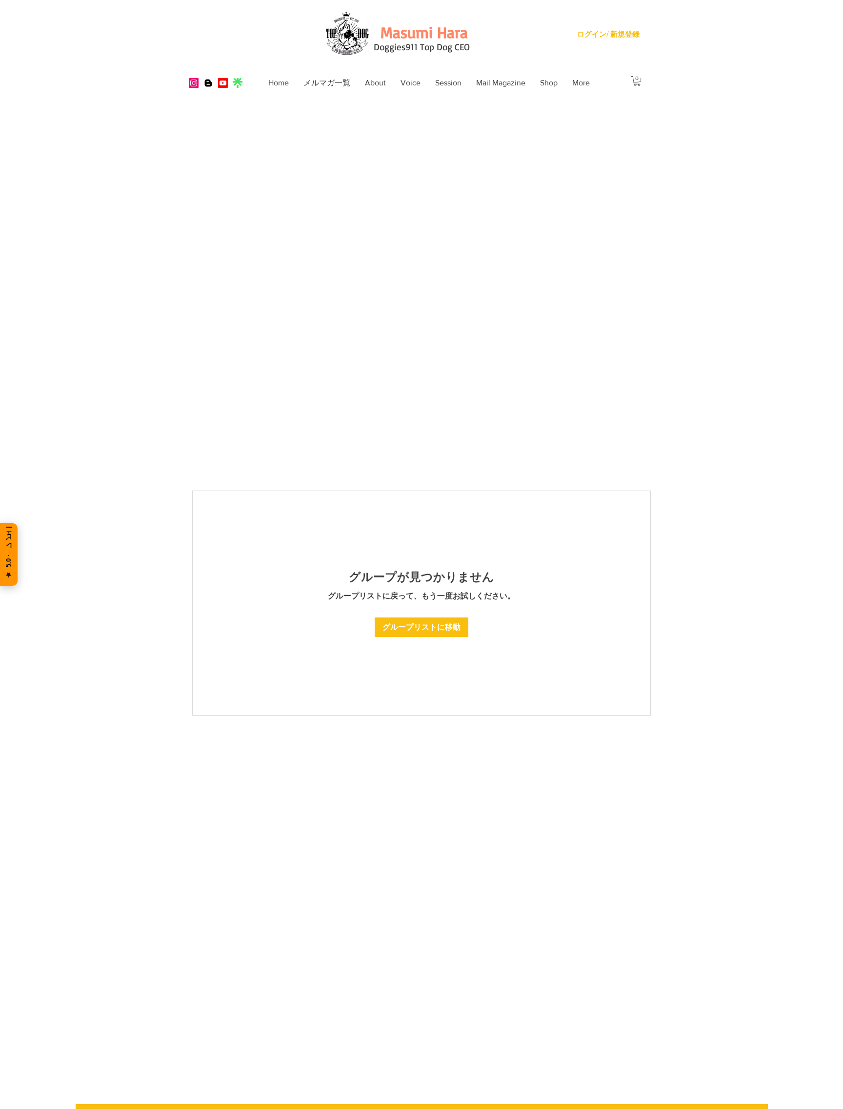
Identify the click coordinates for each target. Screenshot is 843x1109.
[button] (375, 83)
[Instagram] (194, 83)
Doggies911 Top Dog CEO (422, 47)
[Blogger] (208, 83)
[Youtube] (223, 83)
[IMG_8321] (237, 83)
